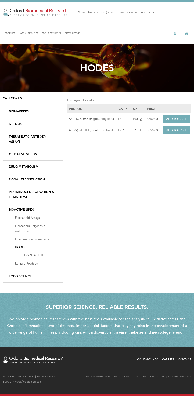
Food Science (20, 276)
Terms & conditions (179, 376)
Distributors (72, 33)
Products (11, 33)
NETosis (15, 124)
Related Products (27, 263)
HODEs (20, 247)
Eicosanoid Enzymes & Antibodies (30, 228)
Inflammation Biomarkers (32, 239)
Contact (184, 359)
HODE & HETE (34, 255)
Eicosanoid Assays (27, 218)
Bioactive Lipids (22, 209)
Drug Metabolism (23, 167)
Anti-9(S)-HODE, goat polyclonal (91, 130)
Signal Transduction (27, 179)
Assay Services (29, 33)
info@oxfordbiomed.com (27, 381)
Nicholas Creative (154, 376)
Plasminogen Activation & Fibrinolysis (31, 194)
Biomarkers (19, 111)
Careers (168, 359)
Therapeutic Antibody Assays (27, 139)
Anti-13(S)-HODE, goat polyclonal (92, 119)
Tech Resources (51, 33)
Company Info (147, 359)
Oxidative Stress (23, 154)
